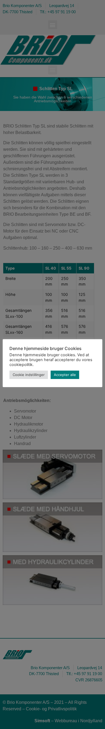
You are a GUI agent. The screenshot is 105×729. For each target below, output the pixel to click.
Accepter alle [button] (65, 374)
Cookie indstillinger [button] (29, 374)
